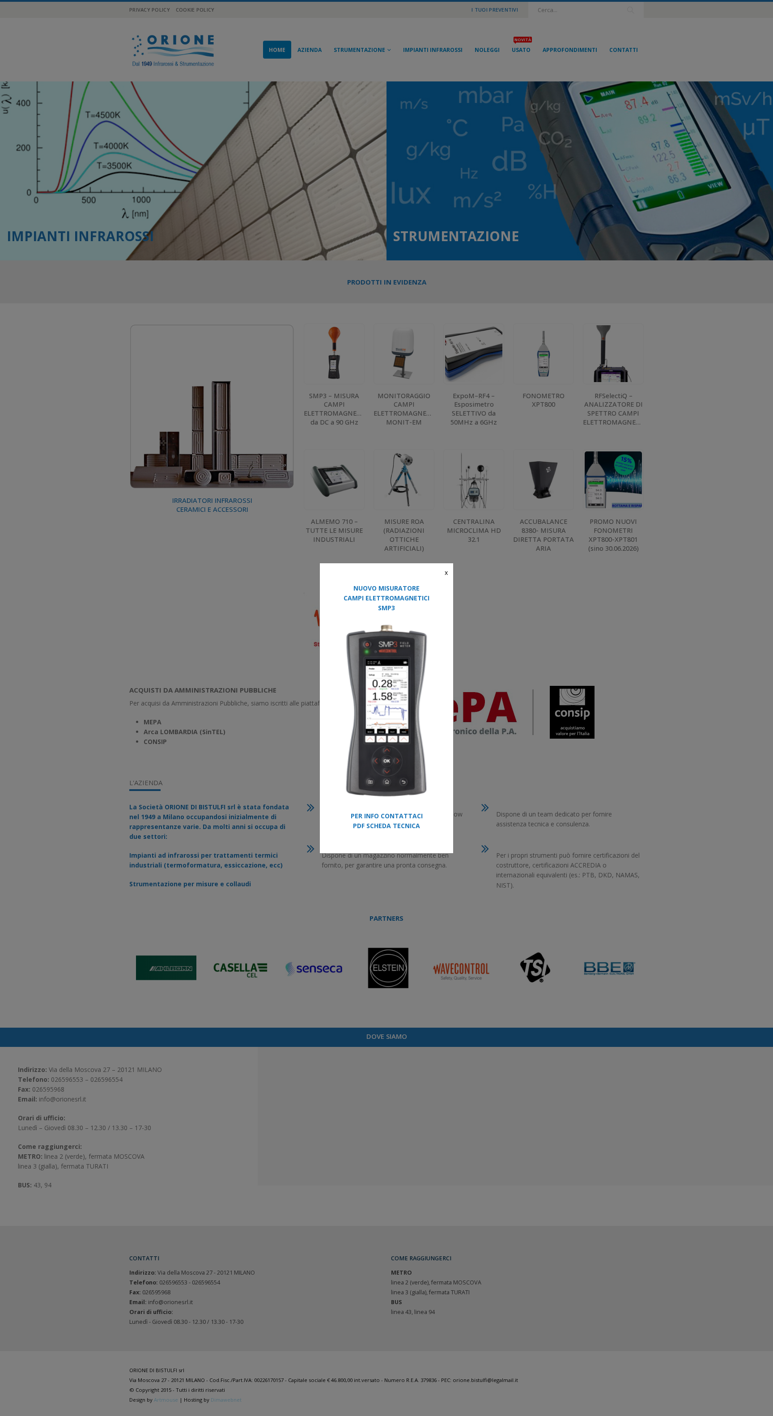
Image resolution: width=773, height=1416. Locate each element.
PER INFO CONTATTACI (387, 816)
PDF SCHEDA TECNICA (386, 825)
